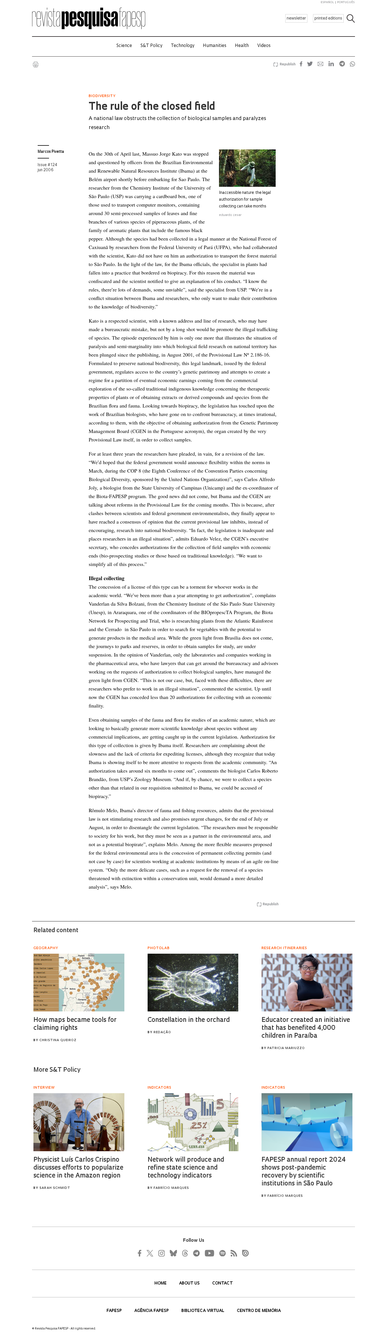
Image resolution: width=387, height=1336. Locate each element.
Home (161, 1283)
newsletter (296, 18)
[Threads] (184, 1253)
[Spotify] (222, 1253)
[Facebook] (141, 1253)
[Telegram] (196, 1253)
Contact (222, 1283)
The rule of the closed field (152, 107)
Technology (182, 46)
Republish (287, 64)
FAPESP (115, 1311)
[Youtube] (209, 1253)
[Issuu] (243, 1253)
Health (242, 46)
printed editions (328, 18)
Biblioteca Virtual (203, 1311)
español (327, 2)
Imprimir (35, 64)
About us (190, 1283)
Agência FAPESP (152, 1311)
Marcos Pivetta (51, 152)
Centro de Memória (259, 1311)
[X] (150, 1253)
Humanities (214, 46)
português (346, 2)
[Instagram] (161, 1253)
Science (124, 46)
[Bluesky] (173, 1253)
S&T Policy (151, 46)
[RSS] (232, 1253)
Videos (264, 46)
